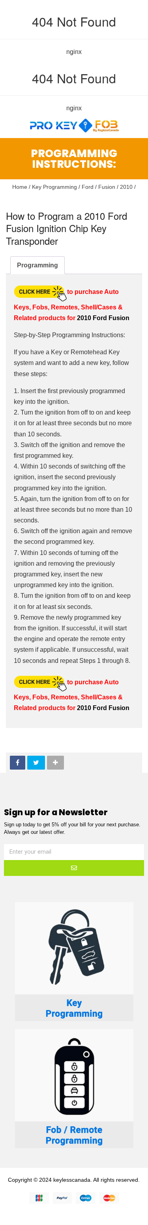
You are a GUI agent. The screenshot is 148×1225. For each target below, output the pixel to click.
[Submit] (74, 868)
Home (19, 187)
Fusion (106, 187)
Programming (37, 265)
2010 (126, 187)
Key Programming (54, 187)
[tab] (37, 265)
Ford (88, 187)
